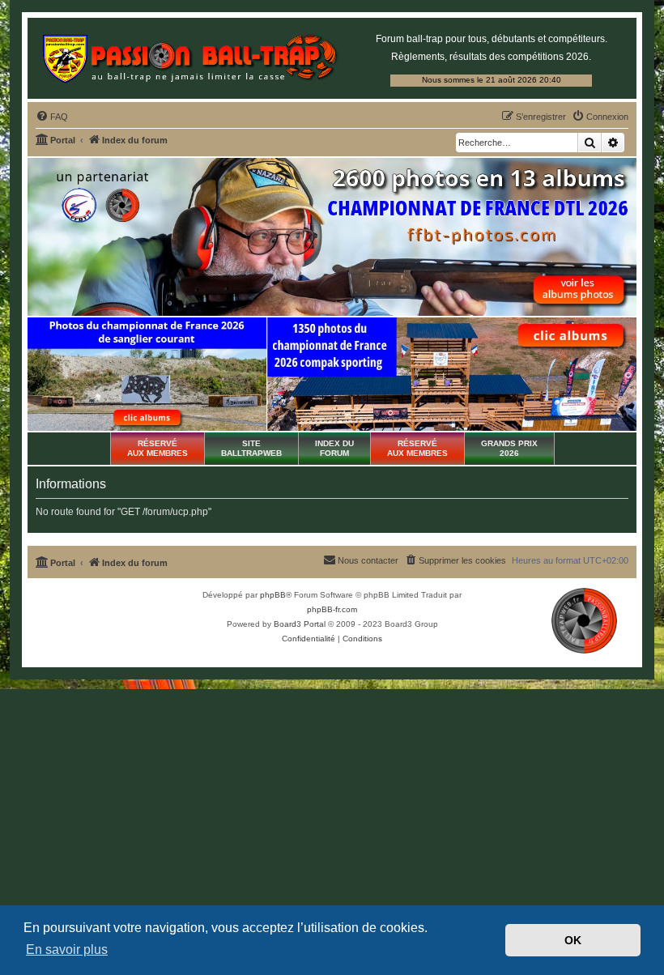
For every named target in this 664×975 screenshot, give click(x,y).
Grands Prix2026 (509, 448)
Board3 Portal (300, 623)
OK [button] (572, 940)
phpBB (273, 594)
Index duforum (334, 448)
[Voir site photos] (332, 237)
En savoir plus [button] (67, 949)
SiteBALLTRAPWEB (251, 448)
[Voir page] (147, 374)
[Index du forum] (190, 57)
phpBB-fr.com (332, 609)
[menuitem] (52, 116)
